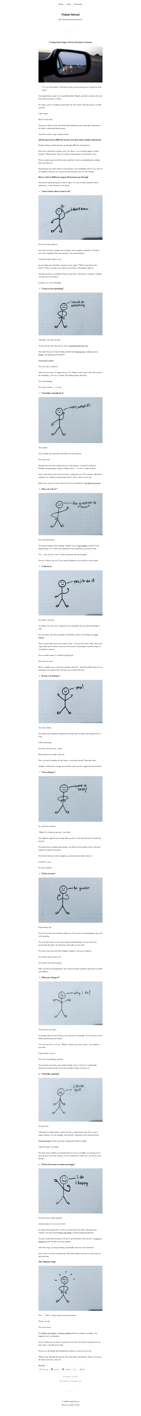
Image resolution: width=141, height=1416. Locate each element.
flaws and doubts (65, 1232)
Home (61, 4)
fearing (41, 354)
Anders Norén (74, 1405)
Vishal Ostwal (70, 14)
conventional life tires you (78, 345)
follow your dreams (49, 1333)
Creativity (65, 1381)
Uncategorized (75, 1381)
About (68, 4)
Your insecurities (45, 1141)
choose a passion (65, 1333)
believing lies (80, 351)
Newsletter (78, 4)
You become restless (46, 360)
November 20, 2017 (70, 1376)
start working (82, 545)
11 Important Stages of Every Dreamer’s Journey (70, 42)
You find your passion (92, 483)
